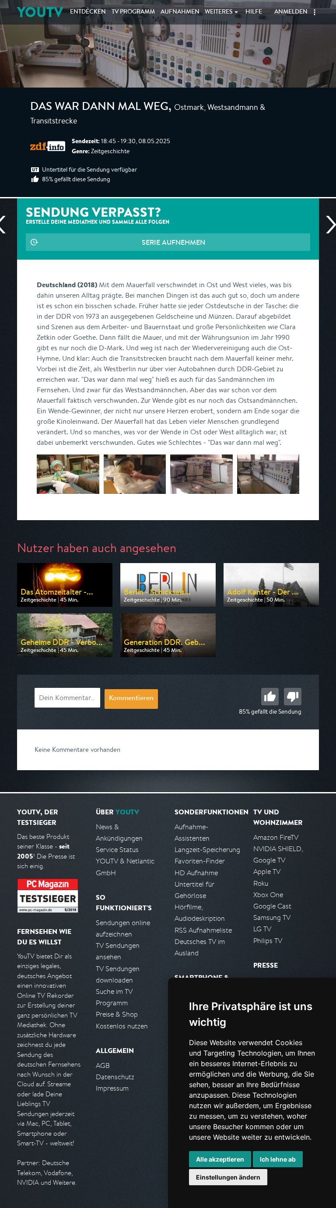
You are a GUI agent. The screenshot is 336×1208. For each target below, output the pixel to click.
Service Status (117, 849)
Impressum (112, 1088)
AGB (103, 1065)
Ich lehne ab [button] (278, 1159)
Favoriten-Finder (200, 861)
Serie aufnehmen (173, 242)
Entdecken (88, 12)
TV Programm (133, 12)
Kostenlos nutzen (122, 1026)
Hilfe (253, 12)
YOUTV (40, 12)
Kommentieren (131, 698)
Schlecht (292, 696)
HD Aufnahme (196, 872)
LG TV (262, 928)
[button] (314, 12)
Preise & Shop (117, 1014)
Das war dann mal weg (99, 107)
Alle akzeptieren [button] (220, 1159)
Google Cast (272, 906)
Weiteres (219, 12)
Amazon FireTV (275, 837)
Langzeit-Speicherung (207, 849)
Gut (270, 696)
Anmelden (291, 12)
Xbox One (268, 894)
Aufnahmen (180, 12)
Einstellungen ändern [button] (228, 1177)
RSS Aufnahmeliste (203, 930)
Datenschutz (115, 1076)
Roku (260, 883)
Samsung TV (271, 917)
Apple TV (266, 871)
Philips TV (267, 940)
